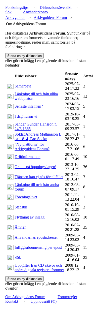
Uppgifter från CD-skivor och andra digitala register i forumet (39, 267)
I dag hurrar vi (26, 116)
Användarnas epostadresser (36, 237)
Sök (18, 257)
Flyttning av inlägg (29, 217)
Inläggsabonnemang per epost (38, 247)
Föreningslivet (26, 197)
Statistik (21, 207)
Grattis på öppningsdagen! (35, 167)
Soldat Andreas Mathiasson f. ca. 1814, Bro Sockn (38, 136)
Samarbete (23, 86)
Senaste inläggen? (29, 106)
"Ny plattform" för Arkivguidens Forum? (32, 146)
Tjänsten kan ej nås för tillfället (39, 177)
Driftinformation (27, 156)
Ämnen (20, 227)
